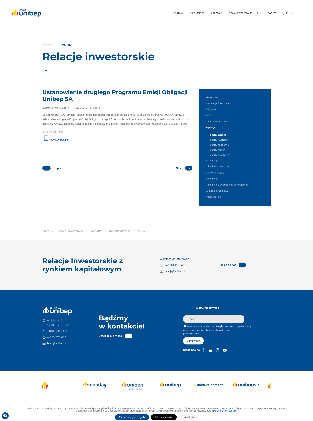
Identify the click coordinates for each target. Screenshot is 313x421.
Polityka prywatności (225, 326)
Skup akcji (211, 178)
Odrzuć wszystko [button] (163, 417)
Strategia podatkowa (216, 190)
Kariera (272, 13)
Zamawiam (193, 340)
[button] (287, 13)
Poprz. (58, 168)
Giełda (208, 115)
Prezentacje (211, 160)
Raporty (209, 127)
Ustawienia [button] (188, 417)
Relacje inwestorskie (239, 13)
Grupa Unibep (196, 13)
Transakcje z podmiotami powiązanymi (226, 184)
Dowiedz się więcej (111, 335)
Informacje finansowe (217, 103)
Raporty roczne (217, 149)
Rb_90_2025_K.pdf (59, 139)
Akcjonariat (211, 97)
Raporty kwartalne (219, 139)
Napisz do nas (227, 264)
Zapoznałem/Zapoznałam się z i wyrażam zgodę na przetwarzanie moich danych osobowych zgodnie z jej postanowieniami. (217, 330)
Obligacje (210, 109)
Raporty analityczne (219, 155)
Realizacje (215, 13)
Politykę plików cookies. (225, 410)
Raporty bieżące (217, 134)
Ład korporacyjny (214, 172)
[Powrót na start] (26, 13)
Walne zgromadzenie (216, 121)
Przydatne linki (213, 196)
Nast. (179, 168)
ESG (259, 13)
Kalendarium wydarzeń (217, 166)
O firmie (178, 13)
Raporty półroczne (219, 144)
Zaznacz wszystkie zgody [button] (132, 417)
